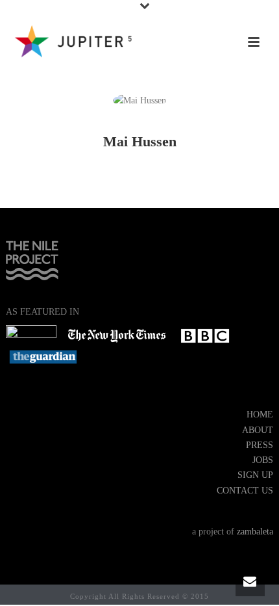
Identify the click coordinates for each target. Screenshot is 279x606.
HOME (260, 414)
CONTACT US (245, 490)
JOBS (262, 460)
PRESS (259, 445)
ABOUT (257, 430)
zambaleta (255, 531)
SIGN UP (255, 475)
